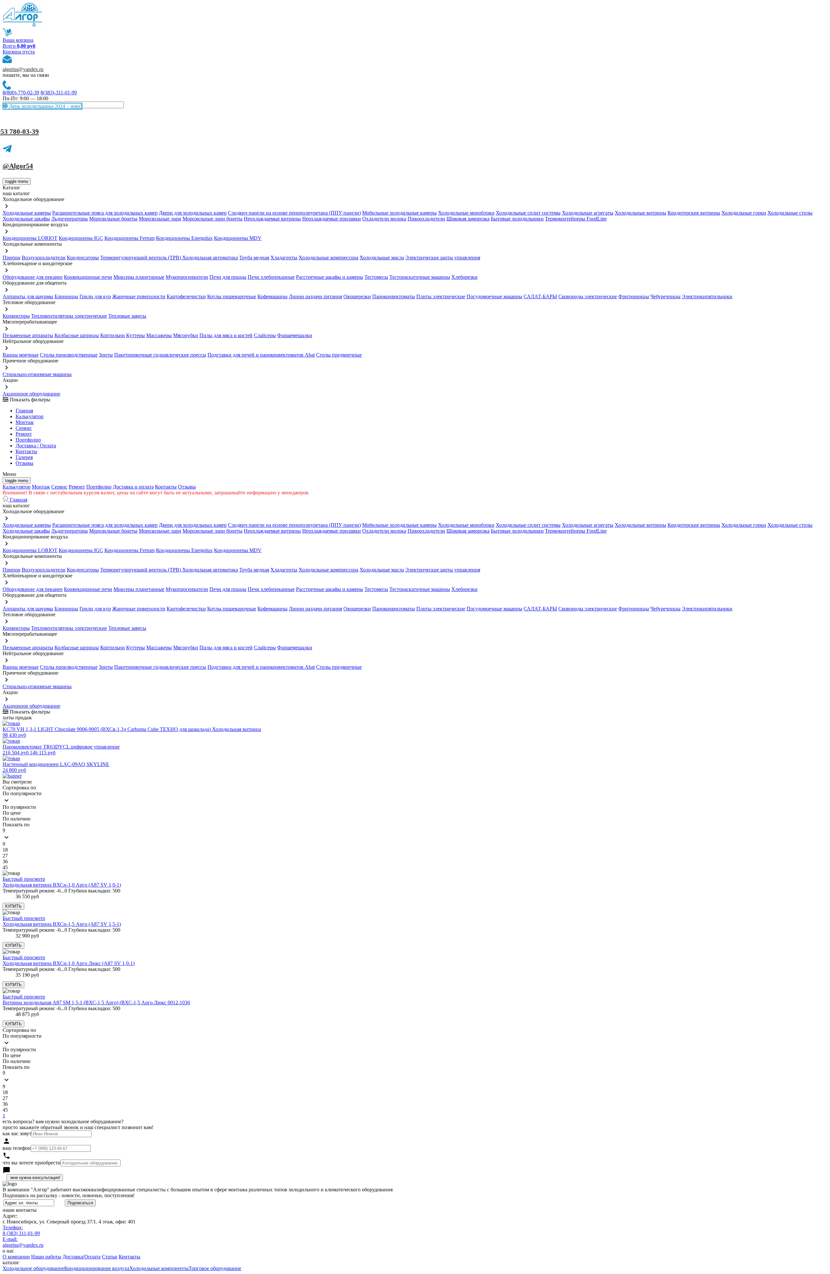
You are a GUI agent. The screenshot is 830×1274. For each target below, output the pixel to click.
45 (5, 867)
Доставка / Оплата (36, 445)
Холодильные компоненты (159, 1268)
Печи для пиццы (227, 277)
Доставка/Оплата (82, 1256)
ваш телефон (17, 1148)
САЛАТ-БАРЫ (540, 296)
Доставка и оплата (133, 487)
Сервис (59, 487)
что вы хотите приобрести (32, 1162)
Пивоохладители (426, 218)
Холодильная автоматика (210, 257)
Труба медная (254, 257)
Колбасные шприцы (76, 335)
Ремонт (24, 434)
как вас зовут (17, 1133)
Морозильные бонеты (113, 218)
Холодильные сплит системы (528, 213)
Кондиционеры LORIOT (30, 238)
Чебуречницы (665, 296)
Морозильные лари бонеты (213, 218)
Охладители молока (384, 218)
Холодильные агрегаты (587, 213)
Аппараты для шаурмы (28, 296)
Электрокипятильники (707, 296)
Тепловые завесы (127, 316)
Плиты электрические (440, 296)
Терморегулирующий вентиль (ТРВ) (141, 257)
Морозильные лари (160, 218)
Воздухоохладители (43, 257)
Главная (24, 410)
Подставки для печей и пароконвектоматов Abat (261, 355)
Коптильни (112, 335)
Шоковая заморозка (468, 218)
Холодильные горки (743, 213)
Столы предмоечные (339, 355)
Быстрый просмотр (24, 879)
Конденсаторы (83, 257)
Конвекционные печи (88, 277)
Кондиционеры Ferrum (129, 238)
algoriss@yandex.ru (23, 69)
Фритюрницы (633, 296)
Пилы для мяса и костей (226, 335)
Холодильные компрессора (328, 257)
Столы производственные (69, 355)
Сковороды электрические (587, 296)
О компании (16, 1256)
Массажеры (159, 335)
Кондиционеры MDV (238, 238)
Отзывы (24, 463)
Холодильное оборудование (33, 1268)
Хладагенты (283, 257)
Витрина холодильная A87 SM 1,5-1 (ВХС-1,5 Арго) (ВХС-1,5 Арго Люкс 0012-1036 (96, 1002)
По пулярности (19, 807)
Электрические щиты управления (442, 257)
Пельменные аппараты (28, 335)
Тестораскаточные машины (419, 277)
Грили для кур (95, 296)
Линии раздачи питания (315, 296)
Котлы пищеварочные (231, 296)
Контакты (26, 451)
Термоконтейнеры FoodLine (576, 218)
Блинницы (66, 296)
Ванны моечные (21, 355)
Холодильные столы (789, 213)
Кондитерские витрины (694, 213)
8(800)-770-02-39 (21, 92)
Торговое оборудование (215, 1268)
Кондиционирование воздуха (96, 1268)
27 (5, 855)
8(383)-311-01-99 (59, 92)
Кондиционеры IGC (81, 238)
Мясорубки (185, 335)
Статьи (109, 1256)
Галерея (24, 457)
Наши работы (46, 1256)
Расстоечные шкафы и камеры (329, 277)
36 (5, 861)
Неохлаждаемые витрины (272, 218)
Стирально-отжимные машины (37, 374)
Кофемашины (272, 296)
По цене (12, 813)
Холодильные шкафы (26, 218)
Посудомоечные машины (494, 296)
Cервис (24, 428)
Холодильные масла (382, 257)
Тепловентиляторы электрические (69, 316)
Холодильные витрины (640, 213)
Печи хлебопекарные (271, 277)
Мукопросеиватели (187, 277)
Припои (11, 257)
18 (5, 850)
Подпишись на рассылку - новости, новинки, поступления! (69, 1195)
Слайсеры (265, 335)
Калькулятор (29, 416)
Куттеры (135, 335)
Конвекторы (16, 316)
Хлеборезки (464, 277)
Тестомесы (376, 277)
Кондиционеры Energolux (184, 238)
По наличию (16, 818)
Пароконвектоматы (393, 296)
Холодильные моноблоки (466, 213)
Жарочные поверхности (138, 296)
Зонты (106, 355)
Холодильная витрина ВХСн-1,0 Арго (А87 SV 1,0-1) (62, 885)
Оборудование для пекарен (33, 277)
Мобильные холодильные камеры (399, 213)
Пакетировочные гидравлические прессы (160, 355)
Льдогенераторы (69, 218)
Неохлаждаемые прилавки (331, 218)
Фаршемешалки (294, 335)
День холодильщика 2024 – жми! (45, 106)
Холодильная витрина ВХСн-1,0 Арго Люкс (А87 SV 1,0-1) (69, 963)
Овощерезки (357, 296)
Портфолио (28, 439)
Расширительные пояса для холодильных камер (105, 213)
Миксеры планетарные (138, 277)
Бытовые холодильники (517, 218)
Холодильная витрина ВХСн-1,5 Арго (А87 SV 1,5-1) (62, 924)
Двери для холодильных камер (193, 213)
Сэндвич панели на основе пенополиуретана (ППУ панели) (294, 213)
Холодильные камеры (27, 213)
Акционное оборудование (31, 393)
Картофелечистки (186, 296)
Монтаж (25, 422)
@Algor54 (18, 166)
